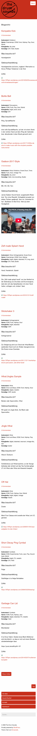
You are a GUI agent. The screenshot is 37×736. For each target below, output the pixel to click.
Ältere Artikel (6, 674)
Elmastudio (14, 730)
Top (33, 686)
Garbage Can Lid (9, 603)
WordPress (16, 727)
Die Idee (5, 694)
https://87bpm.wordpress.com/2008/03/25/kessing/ (18, 589)
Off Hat (4, 481)
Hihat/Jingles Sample (11, 376)
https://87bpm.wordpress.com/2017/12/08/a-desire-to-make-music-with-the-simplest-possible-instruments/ (18, 145)
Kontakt (4, 702)
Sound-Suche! (6, 698)
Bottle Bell (6, 95)
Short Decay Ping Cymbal (13, 542)
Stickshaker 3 (7, 311)
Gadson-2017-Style (10, 161)
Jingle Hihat (6, 425)
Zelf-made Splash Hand (12, 245)
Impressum (5, 707)
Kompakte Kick (8, 30)
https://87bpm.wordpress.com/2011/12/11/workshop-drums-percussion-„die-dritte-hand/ (18, 361)
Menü (33, 3)
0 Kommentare (6, 35)
